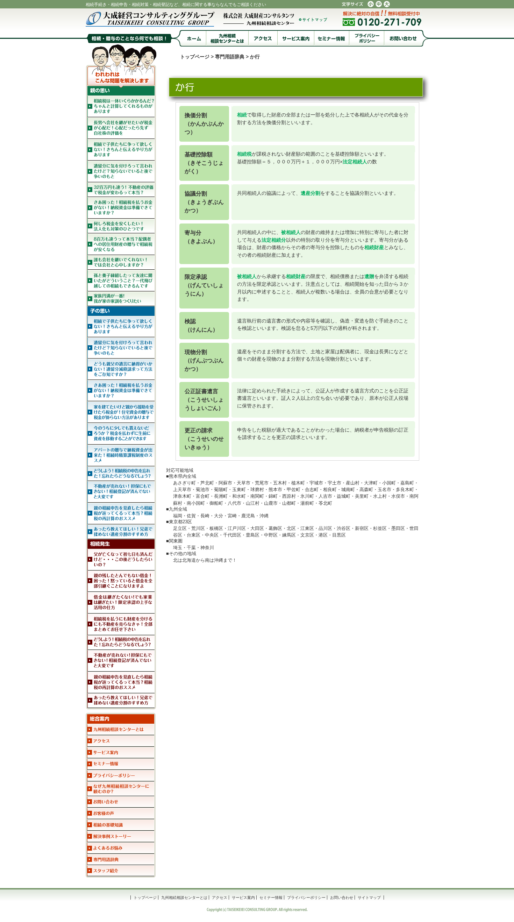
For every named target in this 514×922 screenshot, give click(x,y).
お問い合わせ (341, 897)
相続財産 (374, 247)
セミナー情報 (271, 897)
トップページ (194, 56)
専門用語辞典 (229, 56)
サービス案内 (243, 897)
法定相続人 (355, 161)
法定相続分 (274, 240)
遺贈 (369, 276)
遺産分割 (310, 193)
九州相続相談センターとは (184, 897)
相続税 (244, 154)
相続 (242, 115)
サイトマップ (369, 897)
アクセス (219, 897)
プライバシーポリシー (306, 897)
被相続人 (291, 232)
